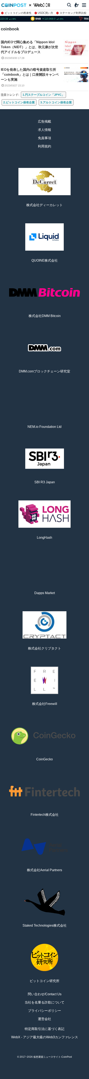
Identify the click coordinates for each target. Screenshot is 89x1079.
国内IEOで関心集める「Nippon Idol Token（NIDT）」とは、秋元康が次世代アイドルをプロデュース (29, 47)
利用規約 (44, 146)
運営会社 (44, 1019)
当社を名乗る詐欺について (44, 1002)
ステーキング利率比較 (73, 12)
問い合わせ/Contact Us (44, 994)
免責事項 (44, 138)
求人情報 (44, 130)
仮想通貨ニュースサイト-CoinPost (52, 1056)
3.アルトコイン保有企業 (56, 102)
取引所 (61, 1077)
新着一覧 (27, 1077)
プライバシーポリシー (44, 1010)
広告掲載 (44, 121)
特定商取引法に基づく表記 (44, 1029)
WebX (78, 1077)
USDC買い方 (45, 12)
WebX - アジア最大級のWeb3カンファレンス (44, 1037)
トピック (44, 1077)
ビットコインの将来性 (18, 12)
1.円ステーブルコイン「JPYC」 (43, 94)
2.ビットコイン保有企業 (19, 102)
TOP (10, 1077)
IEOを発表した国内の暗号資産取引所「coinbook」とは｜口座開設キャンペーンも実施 (30, 74)
